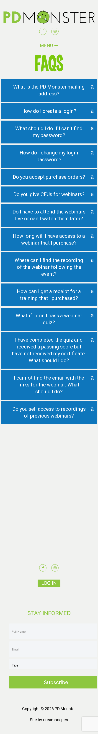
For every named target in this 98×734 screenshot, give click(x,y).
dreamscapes (55, 719)
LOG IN (49, 583)
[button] (49, 90)
